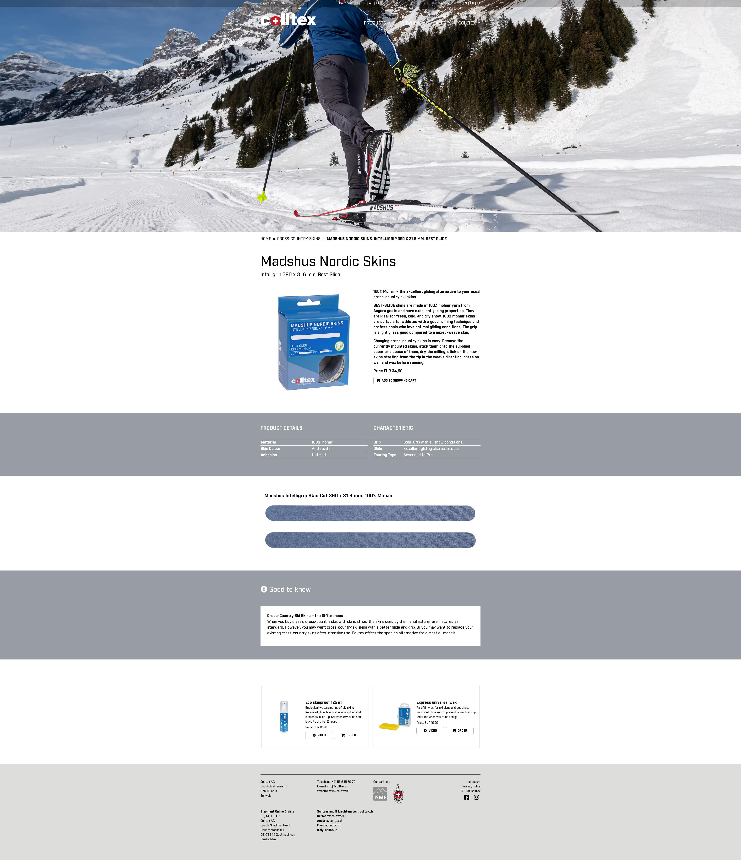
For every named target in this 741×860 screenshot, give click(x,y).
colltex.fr (335, 825)
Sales (440, 23)
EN (465, 3)
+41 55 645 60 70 (343, 781)
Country (345, 3)
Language (445, 3)
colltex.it (331, 830)
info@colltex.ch (337, 786)
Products (375, 23)
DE (363, 3)
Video (321, 735)
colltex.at (336, 820)
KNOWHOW (410, 23)
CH (356, 3)
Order (351, 735)
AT (371, 3)
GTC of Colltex (470, 791)
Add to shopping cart (398, 380)
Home (266, 239)
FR (385, 3)
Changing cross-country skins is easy (406, 341)
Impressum (473, 781)
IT (378, 3)
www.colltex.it (339, 791)
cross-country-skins (299, 239)
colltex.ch (366, 811)
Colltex (467, 23)
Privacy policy (471, 786)
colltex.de (338, 816)
